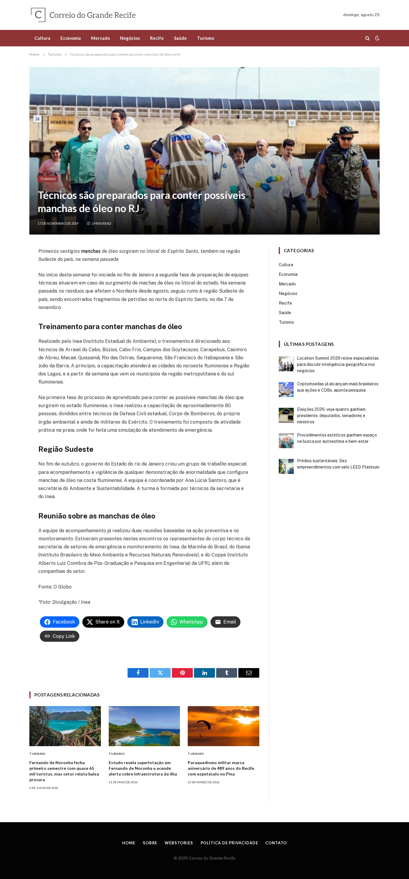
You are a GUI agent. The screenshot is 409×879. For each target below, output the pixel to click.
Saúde (180, 38)
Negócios (130, 38)
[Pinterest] (7, 306)
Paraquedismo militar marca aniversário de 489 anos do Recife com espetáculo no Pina (221, 768)
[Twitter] (7, 279)
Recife (157, 38)
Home (128, 842)
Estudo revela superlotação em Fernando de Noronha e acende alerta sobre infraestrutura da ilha (143, 768)
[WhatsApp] (7, 332)
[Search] (367, 38)
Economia (70, 38)
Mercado (100, 38)
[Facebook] (7, 266)
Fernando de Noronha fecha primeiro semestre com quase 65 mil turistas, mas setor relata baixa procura (64, 771)
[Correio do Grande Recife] (97, 15)
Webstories (179, 842)
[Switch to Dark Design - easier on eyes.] (377, 38)
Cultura (42, 38)
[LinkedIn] (7, 293)
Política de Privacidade (229, 842)
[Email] (7, 319)
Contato (276, 842)
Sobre (150, 842)
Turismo (205, 38)
